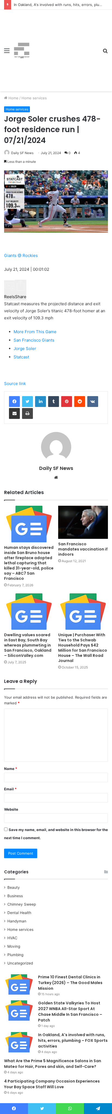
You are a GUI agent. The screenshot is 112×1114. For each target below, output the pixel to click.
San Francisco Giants (34, 340)
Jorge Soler (25, 348)
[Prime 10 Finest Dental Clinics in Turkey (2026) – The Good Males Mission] (19, 984)
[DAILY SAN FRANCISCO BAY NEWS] (22, 50)
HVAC (12, 938)
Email (10, 789)
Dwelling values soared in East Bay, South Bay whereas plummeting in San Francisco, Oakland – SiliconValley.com (27, 645)
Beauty (13, 887)
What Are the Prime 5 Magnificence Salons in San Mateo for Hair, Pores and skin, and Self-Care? (52, 1063)
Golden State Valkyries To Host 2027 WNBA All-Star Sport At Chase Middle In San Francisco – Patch (70, 1011)
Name (10, 768)
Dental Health (19, 913)
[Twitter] (27, 401)
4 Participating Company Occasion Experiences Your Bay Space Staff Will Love (52, 1084)
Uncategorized (20, 963)
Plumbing (15, 955)
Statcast (21, 356)
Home (12, 98)
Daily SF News (22, 153)
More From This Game (35, 331)
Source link (15, 383)
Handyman (16, 921)
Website (11, 809)
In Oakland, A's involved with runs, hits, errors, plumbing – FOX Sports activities (73, 1040)
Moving (13, 946)
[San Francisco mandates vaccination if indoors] (83, 522)
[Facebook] (14, 401)
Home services (34, 98)
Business (15, 896)
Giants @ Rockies (21, 255)
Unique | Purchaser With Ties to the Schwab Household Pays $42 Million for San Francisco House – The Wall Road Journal (82, 647)
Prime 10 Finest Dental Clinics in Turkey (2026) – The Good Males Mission (70, 982)
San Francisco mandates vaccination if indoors (83, 549)
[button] (9, 290)
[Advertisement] (64, 46)
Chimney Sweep (21, 904)
